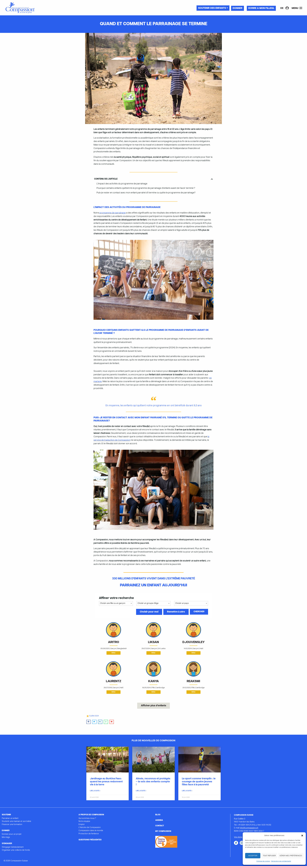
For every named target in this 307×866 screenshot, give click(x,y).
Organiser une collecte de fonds (16, 850)
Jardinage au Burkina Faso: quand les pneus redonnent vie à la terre (106, 781)
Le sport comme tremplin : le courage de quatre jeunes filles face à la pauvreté (198, 781)
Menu (295, 8)
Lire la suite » (95, 791)
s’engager (7, 844)
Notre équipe (84, 821)
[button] (302, 835)
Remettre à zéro (176, 612)
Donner (237, 8)
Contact (159, 826)
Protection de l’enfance (89, 834)
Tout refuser (269, 856)
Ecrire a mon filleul (261, 8)
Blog (157, 815)
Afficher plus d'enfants (153, 706)
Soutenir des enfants (212, 8)
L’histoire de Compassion (90, 827)
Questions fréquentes (90, 840)
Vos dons (238, 837)
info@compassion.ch (249, 828)
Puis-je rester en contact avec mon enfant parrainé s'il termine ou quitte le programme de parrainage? (146, 193)
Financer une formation (12, 824)
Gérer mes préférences (291, 856)
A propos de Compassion (91, 815)
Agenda (159, 820)
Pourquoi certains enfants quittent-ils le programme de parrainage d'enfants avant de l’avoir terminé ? (146, 188)
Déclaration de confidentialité (281, 861)
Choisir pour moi (149, 612)
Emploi (81, 824)
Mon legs (6, 837)
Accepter (252, 856)
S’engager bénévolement (13, 847)
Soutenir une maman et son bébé (16, 821)
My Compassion (163, 831)
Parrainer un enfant (10, 818)
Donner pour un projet (11, 834)
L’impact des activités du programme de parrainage (122, 184)
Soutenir (6, 815)
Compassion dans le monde (91, 831)
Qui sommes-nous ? (87, 818)
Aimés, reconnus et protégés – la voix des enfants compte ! (153, 781)
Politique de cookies (263, 861)
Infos (113, 653)
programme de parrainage (112, 213)
